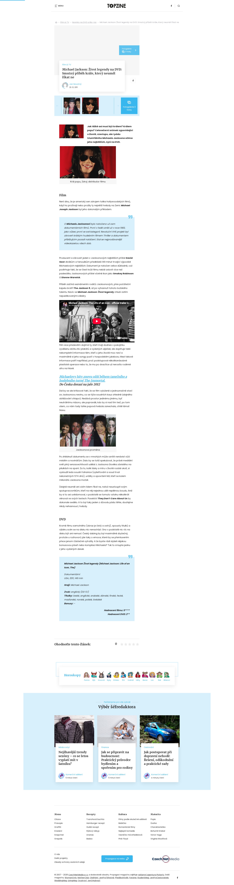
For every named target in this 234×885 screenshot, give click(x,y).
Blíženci (167, 680)
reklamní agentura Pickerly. (151, 874)
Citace (57, 819)
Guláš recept (92, 827)
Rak (159, 680)
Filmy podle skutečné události (132, 819)
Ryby (109, 680)
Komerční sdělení (74, 774)
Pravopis (58, 823)
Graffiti (57, 827)
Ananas (90, 834)
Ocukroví (82, 880)
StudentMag (143, 877)
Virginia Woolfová (159, 838)
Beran (145, 680)
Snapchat (59, 834)
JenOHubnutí (94, 880)
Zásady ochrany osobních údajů (69, 862)
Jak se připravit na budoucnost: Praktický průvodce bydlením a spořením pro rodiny (117, 760)
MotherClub (83, 877)
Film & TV (64, 22)
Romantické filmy (126, 827)
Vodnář (131, 680)
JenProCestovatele (159, 877)
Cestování (149, 747)
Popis (153, 819)
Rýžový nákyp (92, 831)
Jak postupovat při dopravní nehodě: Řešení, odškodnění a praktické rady (158, 758)
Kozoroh (101, 680)
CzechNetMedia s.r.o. (78, 874)
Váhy (138, 680)
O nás (57, 854)
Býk (94, 680)
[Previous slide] (59, 106)
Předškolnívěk (121, 877)
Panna (86, 680)
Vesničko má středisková (130, 834)
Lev (152, 680)
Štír (123, 680)
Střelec (116, 680)
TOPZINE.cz (56, 22)
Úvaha (154, 823)
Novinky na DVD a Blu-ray (84, 22)
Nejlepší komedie (126, 831)
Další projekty (61, 858)
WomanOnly (71, 877)
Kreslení (58, 831)
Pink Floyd (123, 838)
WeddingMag (60, 880)
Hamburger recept (95, 823)
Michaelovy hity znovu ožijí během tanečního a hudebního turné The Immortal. (93, 378)
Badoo (89, 838)
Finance (105, 747)
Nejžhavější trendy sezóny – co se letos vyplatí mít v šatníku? (73, 758)
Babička (122, 823)
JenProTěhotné (106, 877)
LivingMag (72, 880)
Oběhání (94, 877)
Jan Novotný (75, 84)
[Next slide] (116, 106)
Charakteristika (158, 827)
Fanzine (132, 877)
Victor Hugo (156, 834)
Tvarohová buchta (95, 819)
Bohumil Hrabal (158, 831)
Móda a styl (63, 747)
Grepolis (58, 838)
